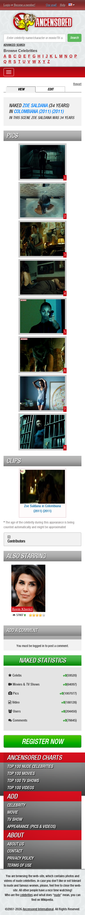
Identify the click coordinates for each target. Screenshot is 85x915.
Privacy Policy (20, 858)
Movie (12, 812)
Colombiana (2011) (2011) (39, 111)
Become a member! (24, 5)
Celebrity (16, 805)
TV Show (14, 819)
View (21, 89)
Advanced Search (14, 45)
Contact (14, 851)
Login (7, 5)
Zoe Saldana (34, 106)
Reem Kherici (22, 609)
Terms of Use (19, 865)
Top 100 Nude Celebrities (30, 766)
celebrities (26, 895)
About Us (15, 844)
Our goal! (51, 5)
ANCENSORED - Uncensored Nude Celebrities (42, 22)
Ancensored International (38, 909)
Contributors (16, 541)
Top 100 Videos (20, 787)
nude (57, 895)
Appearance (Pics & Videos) (31, 826)
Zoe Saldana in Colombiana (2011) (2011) (42, 508)
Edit (50, 89)
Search (74, 38)
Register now (42, 741)
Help (62, 5)
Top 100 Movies (20, 773)
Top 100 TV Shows (23, 780)
